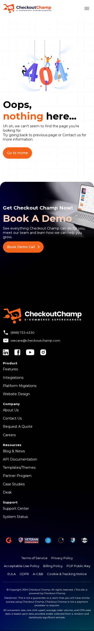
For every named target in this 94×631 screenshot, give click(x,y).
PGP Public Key (78, 566)
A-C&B (38, 574)
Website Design (16, 394)
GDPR (24, 574)
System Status (15, 517)
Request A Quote (18, 426)
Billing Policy (53, 566)
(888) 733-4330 (22, 332)
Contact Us (12, 418)
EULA (11, 574)
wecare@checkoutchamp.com (35, 340)
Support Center (16, 508)
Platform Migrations (19, 386)
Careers (9, 435)
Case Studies (14, 484)
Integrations (13, 377)
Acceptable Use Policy (21, 566)
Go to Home (17, 153)
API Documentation (20, 459)
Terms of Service (34, 558)
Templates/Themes (19, 467)
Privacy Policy (62, 558)
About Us (11, 410)
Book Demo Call (21, 247)
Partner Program (17, 476)
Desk (7, 492)
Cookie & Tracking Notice (67, 574)
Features (10, 369)
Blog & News (14, 451)
